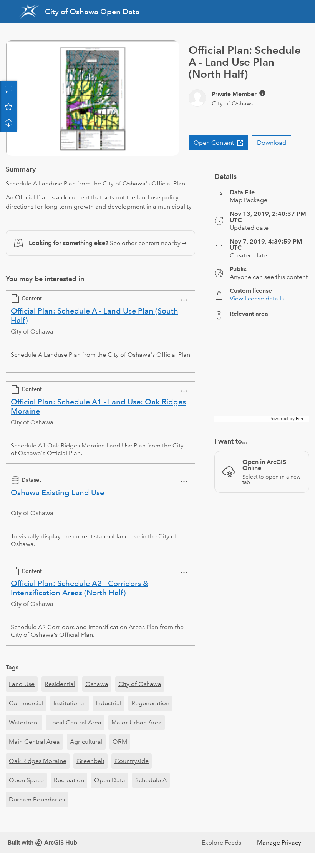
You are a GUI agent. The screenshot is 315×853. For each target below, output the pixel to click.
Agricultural (86, 741)
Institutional (69, 703)
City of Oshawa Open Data (92, 11)
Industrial (108, 703)
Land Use (22, 684)
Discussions (8, 89)
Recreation (69, 780)
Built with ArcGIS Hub (42, 842)
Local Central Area (75, 722)
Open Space (26, 780)
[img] (262, 93)
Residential (60, 684)
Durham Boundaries (37, 799)
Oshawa (96, 684)
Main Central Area (34, 741)
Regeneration (150, 703)
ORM (120, 741)
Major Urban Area (136, 722)
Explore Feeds (221, 842)
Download (8, 123)
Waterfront (24, 722)
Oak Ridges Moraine (37, 761)
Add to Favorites (8, 106)
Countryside (131, 761)
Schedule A (151, 780)
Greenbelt (90, 761)
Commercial (26, 703)
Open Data (109, 780)
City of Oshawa (139, 684)
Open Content (214, 142)
